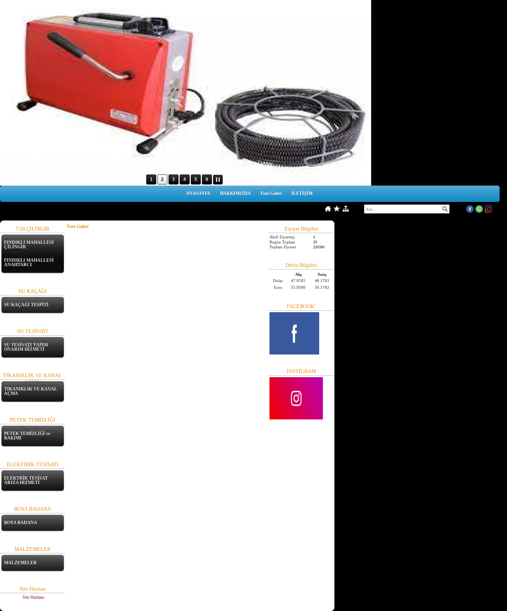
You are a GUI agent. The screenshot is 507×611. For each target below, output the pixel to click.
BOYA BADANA (20, 522)
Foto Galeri (271, 193)
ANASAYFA (198, 193)
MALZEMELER (20, 562)
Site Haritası (33, 597)
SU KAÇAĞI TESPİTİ (26, 304)
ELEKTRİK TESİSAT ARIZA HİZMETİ (26, 480)
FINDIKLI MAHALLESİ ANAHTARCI (29, 262)
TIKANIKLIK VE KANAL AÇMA (30, 391)
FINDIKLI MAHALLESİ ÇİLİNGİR (29, 244)
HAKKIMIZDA (235, 193)
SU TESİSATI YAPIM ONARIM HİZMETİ (26, 347)
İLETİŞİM (302, 193)
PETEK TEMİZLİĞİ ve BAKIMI (27, 436)
